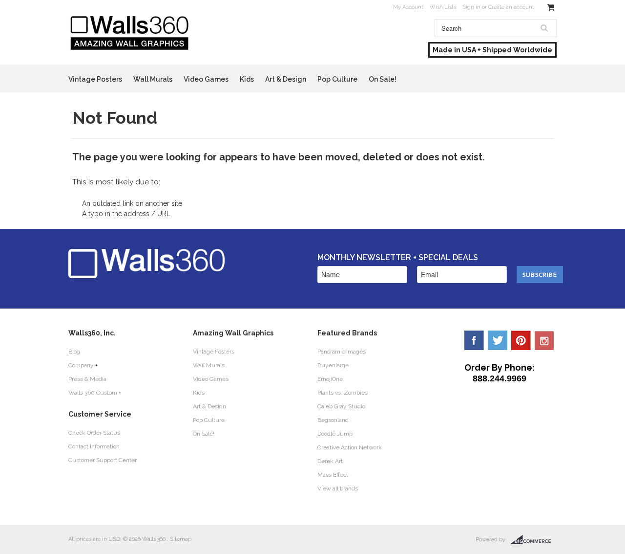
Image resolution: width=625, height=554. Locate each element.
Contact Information (94, 446)
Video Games (206, 79)
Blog (74, 351)
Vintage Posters (95, 79)
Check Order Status (94, 432)
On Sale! (382, 79)
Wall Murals (152, 79)
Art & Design (285, 79)
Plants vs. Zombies (342, 392)
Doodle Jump (335, 433)
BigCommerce (533, 539)
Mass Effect (332, 474)
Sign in (471, 7)
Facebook (474, 340)
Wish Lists (443, 7)
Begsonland (333, 420)
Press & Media (87, 379)
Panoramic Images (341, 351)
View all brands (337, 488)
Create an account (511, 7)
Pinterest (521, 340)
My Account (408, 7)
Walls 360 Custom (92, 392)
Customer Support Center (102, 460)
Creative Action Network (349, 447)
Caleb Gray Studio (341, 406)
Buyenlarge (333, 365)
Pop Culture (337, 79)
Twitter (497, 340)
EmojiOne (330, 379)
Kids (247, 79)
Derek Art (330, 461)
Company (81, 365)
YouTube (544, 340)
